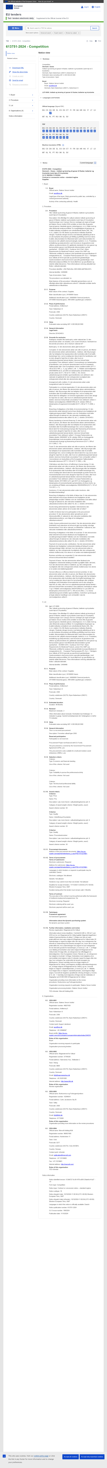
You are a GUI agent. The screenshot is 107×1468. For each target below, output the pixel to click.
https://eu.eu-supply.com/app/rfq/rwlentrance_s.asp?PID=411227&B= (68, 852)
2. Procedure (13, 100)
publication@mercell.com (62, 1155)
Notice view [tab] (11, 53)
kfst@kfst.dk (58, 1115)
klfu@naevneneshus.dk (62, 1075)
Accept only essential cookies (92, 1457)
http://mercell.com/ (67, 1164)
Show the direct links (20, 72)
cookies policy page (41, 1456)
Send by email (17, 80)
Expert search (58, 33)
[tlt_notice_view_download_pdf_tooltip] (43, 130)
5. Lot (11, 105)
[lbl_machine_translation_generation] (63, 145)
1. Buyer (12, 95)
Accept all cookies (70, 1457)
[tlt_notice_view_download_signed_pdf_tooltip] (50, 113)
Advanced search (46, 33)
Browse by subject (71, 33)
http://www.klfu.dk (67, 1081)
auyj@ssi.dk (53, 85)
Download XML (18, 68)
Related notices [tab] (12, 58)
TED (7, 41)
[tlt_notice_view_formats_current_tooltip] (95, 163)
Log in (86, 7)
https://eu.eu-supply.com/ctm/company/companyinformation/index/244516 (70, 1034)
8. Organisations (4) (16, 111)
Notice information (15, 116)
